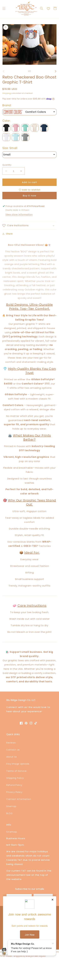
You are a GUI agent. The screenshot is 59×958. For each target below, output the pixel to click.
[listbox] (29, 112)
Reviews (11, 742)
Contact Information (18, 799)
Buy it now (29, 195)
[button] (3, 8)
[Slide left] (3, 71)
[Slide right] (55, 71)
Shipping (6, 93)
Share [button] (9, 233)
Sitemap (11, 806)
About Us (11, 756)
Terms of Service (16, 771)
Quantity (6, 164)
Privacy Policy (14, 792)
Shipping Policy (15, 778)
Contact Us (13, 749)
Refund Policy (14, 785)
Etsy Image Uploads (17, 763)
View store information (19, 214)
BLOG (9, 813)
